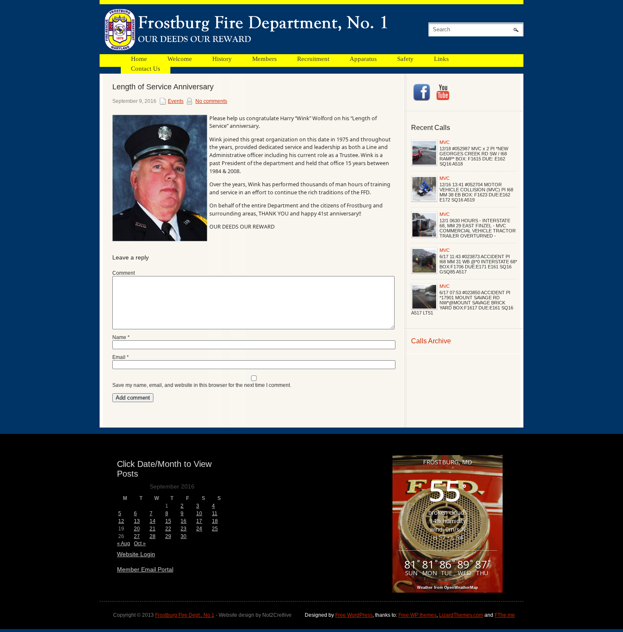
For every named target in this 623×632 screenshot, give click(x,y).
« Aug (123, 543)
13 (137, 521)
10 (199, 513)
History (222, 58)
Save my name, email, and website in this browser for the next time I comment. (201, 385)
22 (168, 529)
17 (199, 521)
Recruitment (313, 58)
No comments (211, 101)
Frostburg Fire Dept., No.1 (184, 615)
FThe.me (505, 615)
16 (183, 521)
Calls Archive (431, 341)
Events (176, 101)
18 (215, 521)
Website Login (136, 554)
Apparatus (363, 58)
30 (183, 536)
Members (264, 58)
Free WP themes (417, 615)
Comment (123, 273)
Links (441, 58)
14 (153, 521)
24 (199, 529)
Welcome (179, 58)
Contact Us (145, 68)
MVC (444, 142)
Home (139, 58)
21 (153, 529)
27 (137, 536)
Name (121, 337)
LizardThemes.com (461, 615)
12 (121, 521)
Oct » (140, 543)
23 (183, 529)
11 (214, 513)
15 (168, 521)
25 (215, 529)
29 (168, 536)
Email (120, 357)
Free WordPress (354, 615)
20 (137, 529)
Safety (405, 58)
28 (153, 536)
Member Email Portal (145, 569)
